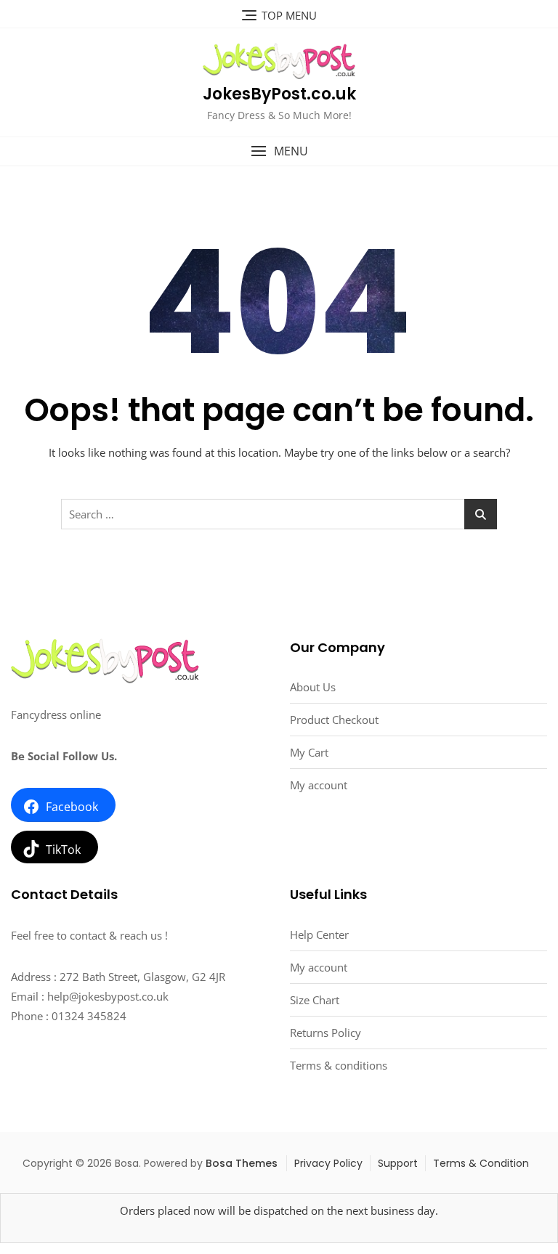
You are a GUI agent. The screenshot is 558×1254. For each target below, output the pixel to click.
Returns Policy (325, 1032)
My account (318, 785)
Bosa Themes (242, 1163)
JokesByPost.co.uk (279, 94)
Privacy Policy (328, 1163)
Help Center (319, 934)
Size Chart (314, 1000)
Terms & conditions (338, 1065)
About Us (313, 687)
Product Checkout (334, 719)
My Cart (309, 752)
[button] (279, 151)
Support (398, 1163)
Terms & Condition (481, 1163)
